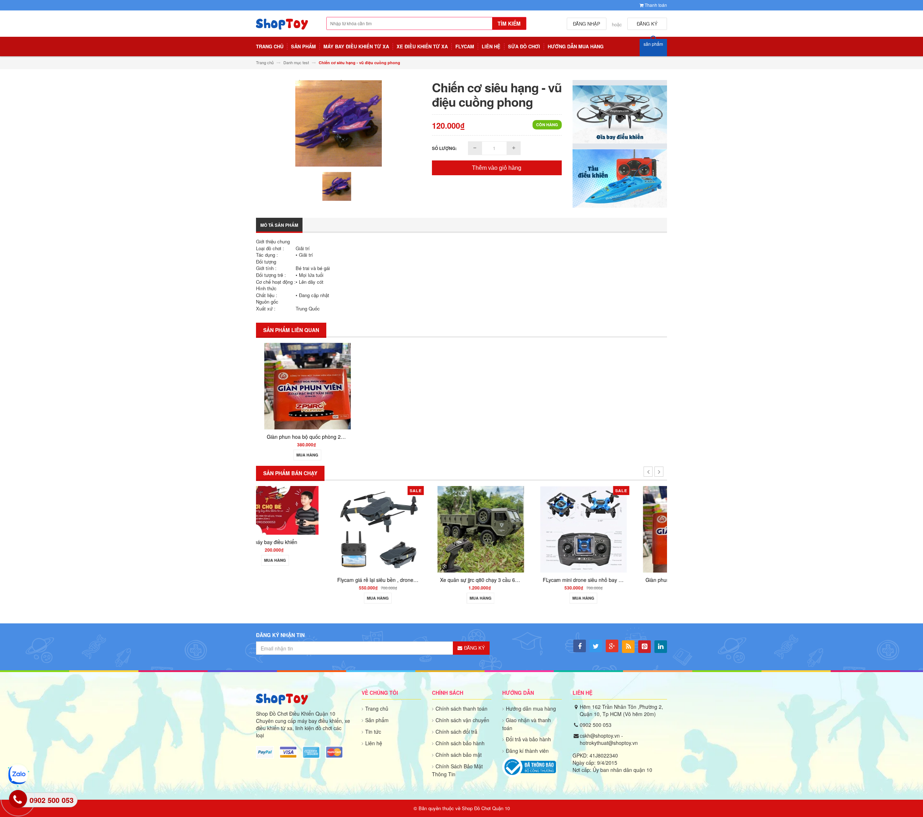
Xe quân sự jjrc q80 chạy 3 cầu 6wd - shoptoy (422, 579)
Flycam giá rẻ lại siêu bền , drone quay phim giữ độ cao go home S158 (348, 579)
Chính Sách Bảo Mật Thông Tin (457, 770)
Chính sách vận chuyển (462, 720)
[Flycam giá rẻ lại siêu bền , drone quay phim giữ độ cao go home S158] (307, 528)
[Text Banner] (620, 178)
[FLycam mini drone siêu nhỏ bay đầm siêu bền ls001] (513, 528)
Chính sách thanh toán (461, 708)
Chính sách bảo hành (460, 743)
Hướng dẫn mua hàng (531, 708)
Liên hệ (373, 743)
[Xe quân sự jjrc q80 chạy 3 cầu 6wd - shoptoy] (410, 528)
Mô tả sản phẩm (279, 225)
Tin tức (373, 731)
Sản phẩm (377, 720)
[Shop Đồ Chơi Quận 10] (282, 28)
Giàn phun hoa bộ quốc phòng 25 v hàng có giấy (322, 436)
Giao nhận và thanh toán (526, 724)
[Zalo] (18, 775)
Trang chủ (376, 708)
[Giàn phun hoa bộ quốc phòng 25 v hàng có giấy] (307, 385)
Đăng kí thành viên (527, 750)
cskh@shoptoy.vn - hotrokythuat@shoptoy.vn (609, 739)
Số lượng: (444, 148)
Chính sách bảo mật (459, 754)
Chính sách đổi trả (456, 731)
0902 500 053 (595, 724)
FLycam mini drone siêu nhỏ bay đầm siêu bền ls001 (532, 579)
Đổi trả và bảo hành (528, 739)
